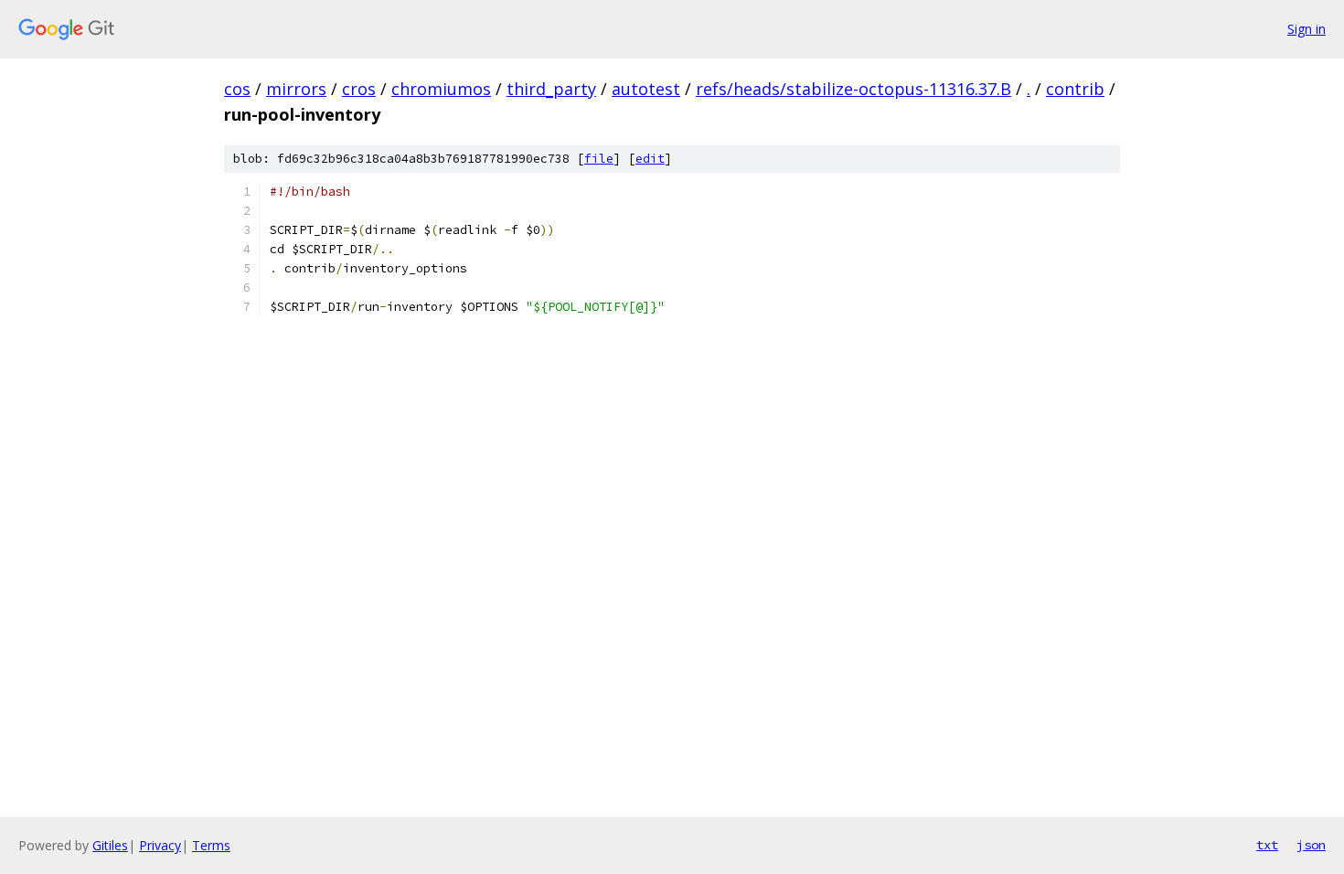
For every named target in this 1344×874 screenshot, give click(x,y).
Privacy (160, 845)
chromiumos (441, 89)
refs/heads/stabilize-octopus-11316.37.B (853, 89)
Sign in (1306, 28)
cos (237, 89)
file (598, 158)
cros (359, 89)
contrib (1075, 89)
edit (650, 158)
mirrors (296, 89)
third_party (551, 89)
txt (1267, 845)
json (1311, 845)
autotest (646, 89)
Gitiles (110, 845)
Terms (211, 845)
